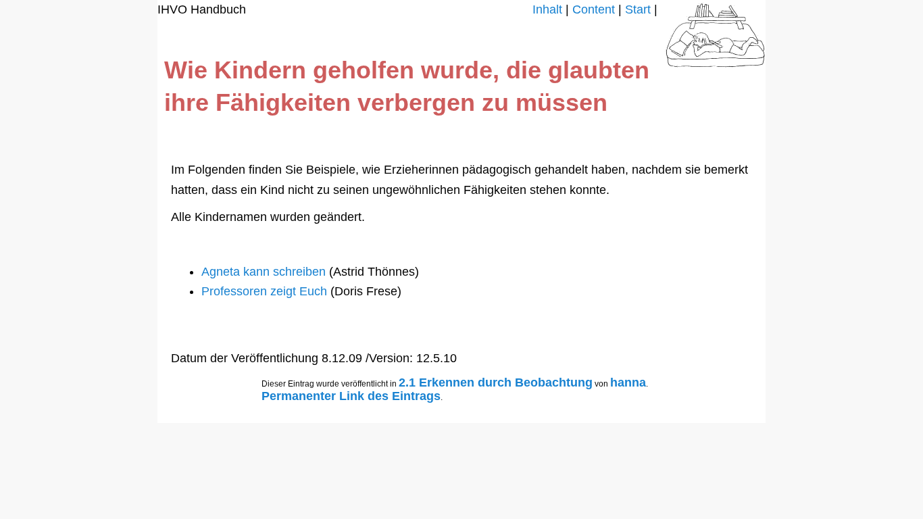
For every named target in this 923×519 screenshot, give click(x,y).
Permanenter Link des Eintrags (351, 396)
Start (638, 9)
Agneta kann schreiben (265, 271)
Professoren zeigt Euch (265, 291)
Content (593, 9)
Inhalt (547, 9)
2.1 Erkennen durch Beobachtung (496, 382)
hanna (628, 382)
